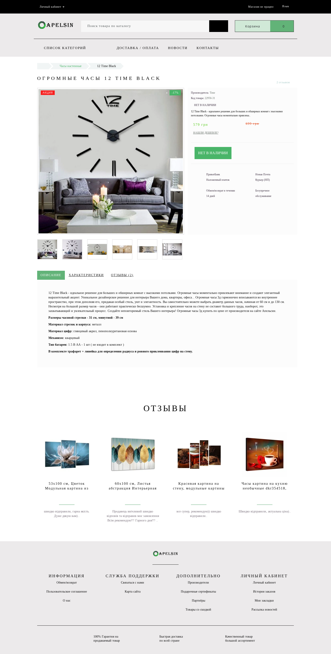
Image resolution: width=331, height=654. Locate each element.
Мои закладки (264, 600)
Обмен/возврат (67, 582)
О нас (66, 600)
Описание (51, 275)
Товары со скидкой (198, 609)
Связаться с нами (132, 582)
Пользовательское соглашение (66, 591)
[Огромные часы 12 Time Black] (47, 249)
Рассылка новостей (264, 609)
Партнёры (198, 600)
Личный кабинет (264, 582)
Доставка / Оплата (138, 48)
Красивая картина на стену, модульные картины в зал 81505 (199, 488)
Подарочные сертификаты (198, 591)
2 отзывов (283, 82)
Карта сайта (133, 591)
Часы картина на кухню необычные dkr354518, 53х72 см (265, 488)
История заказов (264, 591)
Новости (178, 48)
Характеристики (86, 275)
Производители (198, 582)
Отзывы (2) (122, 275)
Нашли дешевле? (205, 132)
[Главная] (43, 66)
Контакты (208, 48)
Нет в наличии (213, 153)
